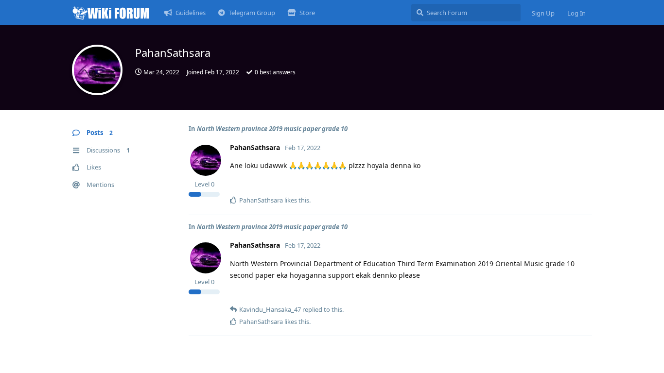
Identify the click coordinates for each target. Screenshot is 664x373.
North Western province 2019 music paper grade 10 (272, 128)
